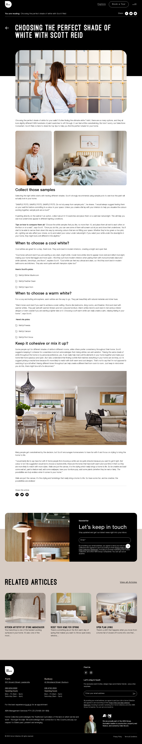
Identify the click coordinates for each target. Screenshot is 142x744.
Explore (102, 4)
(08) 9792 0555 (50, 688)
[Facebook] (17, 494)
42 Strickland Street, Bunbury (56, 682)
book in (28, 705)
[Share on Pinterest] (27, 494)
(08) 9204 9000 (11, 688)
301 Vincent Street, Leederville (17, 682)
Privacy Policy (117, 737)
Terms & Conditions (131, 737)
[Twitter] (22, 494)
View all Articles (128, 582)
